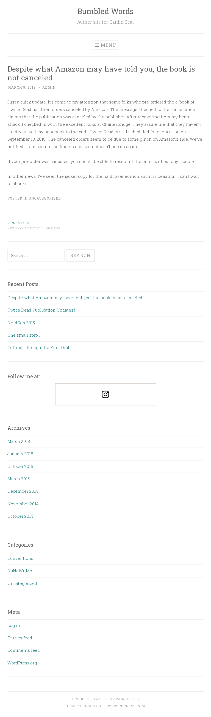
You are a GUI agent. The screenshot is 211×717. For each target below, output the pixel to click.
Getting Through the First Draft (39, 347)
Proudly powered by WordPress (105, 699)
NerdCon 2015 (21, 322)
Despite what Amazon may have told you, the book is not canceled (74, 297)
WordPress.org (22, 663)
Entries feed (19, 637)
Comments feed (23, 650)
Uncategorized (45, 198)
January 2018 (20, 453)
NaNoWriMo (19, 570)
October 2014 (20, 516)
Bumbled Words (105, 11)
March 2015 (18, 478)
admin (48, 87)
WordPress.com (129, 706)
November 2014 (22, 503)
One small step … (24, 335)
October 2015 (20, 466)
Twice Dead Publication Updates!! (33, 225)
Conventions (20, 558)
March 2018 (18, 441)
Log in (13, 625)
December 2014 (22, 491)
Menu (108, 45)
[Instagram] (105, 394)
